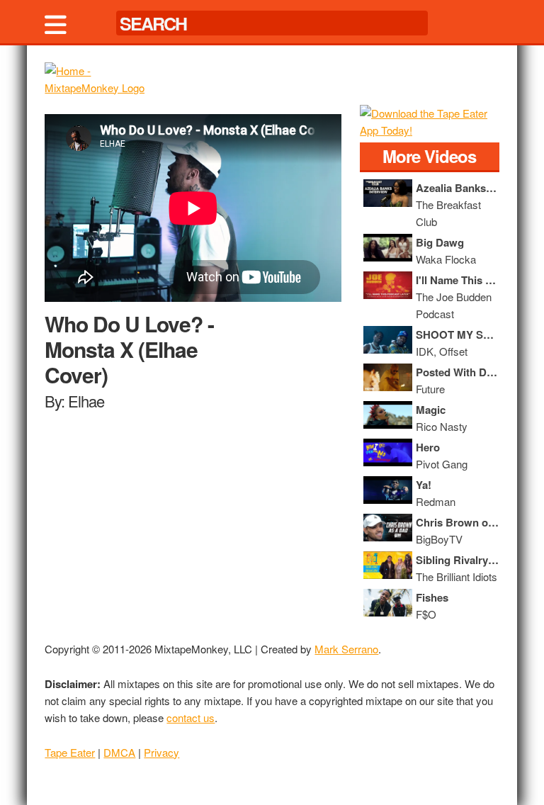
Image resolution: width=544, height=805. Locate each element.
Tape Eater (70, 752)
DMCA (119, 752)
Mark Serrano (346, 648)
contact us (190, 717)
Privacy (161, 752)
